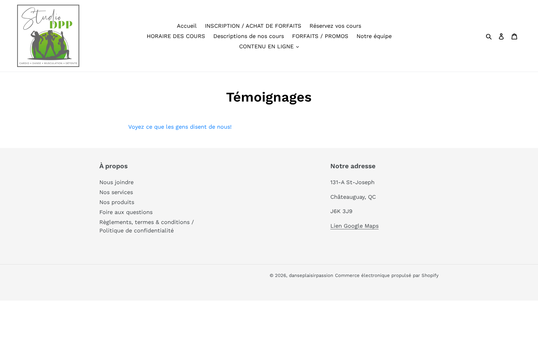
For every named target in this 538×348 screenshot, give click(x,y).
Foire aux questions (126, 212)
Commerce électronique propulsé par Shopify (387, 275)
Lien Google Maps (354, 225)
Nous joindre (116, 182)
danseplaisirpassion (311, 275)
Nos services (116, 192)
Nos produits (116, 202)
